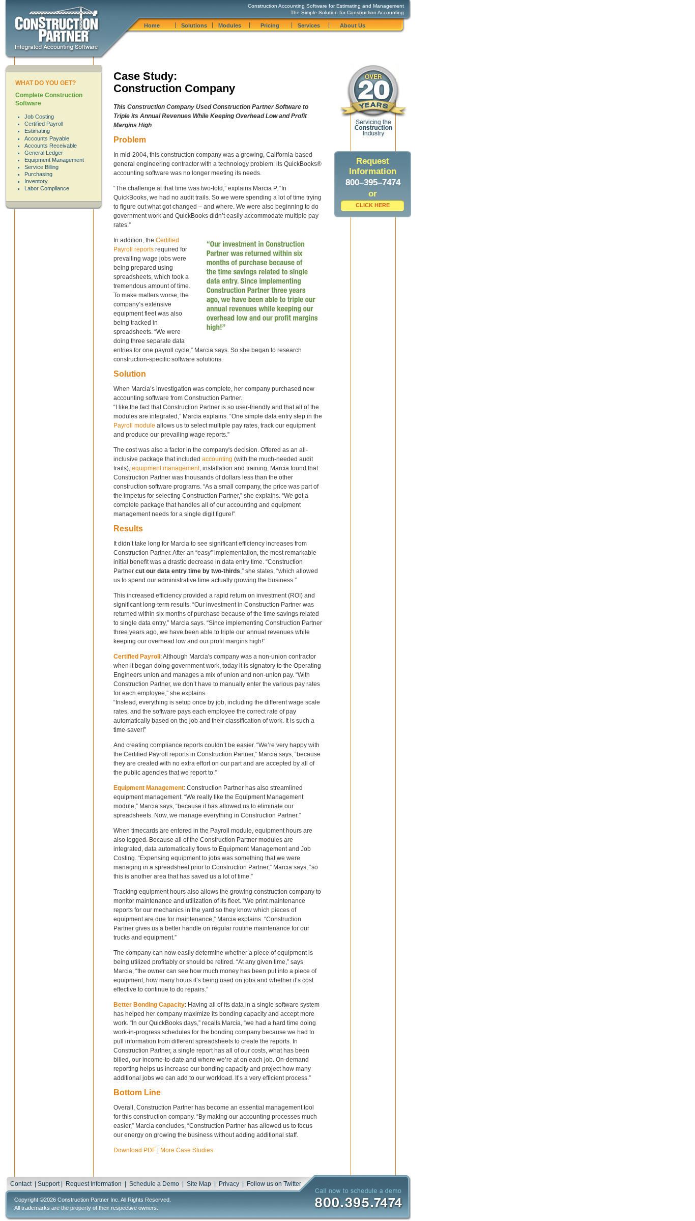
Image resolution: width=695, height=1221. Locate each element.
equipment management (165, 468)
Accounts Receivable (50, 146)
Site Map (199, 1183)
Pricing (269, 25)
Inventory (36, 181)
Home (152, 25)
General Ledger (43, 153)
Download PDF (134, 1150)
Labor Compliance (46, 188)
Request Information (94, 1183)
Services (309, 25)
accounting (217, 459)
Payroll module (134, 425)
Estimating (37, 131)
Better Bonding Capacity (149, 1004)
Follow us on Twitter (274, 1183)
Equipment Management (54, 160)
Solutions (194, 25)
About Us (352, 25)
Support (49, 1183)
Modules (229, 25)
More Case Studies (186, 1150)
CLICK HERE (373, 205)
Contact (21, 1183)
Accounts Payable (46, 138)
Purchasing (38, 174)
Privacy (229, 1183)
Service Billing (41, 167)
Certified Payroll (43, 124)
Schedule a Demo (154, 1183)
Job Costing (39, 116)
